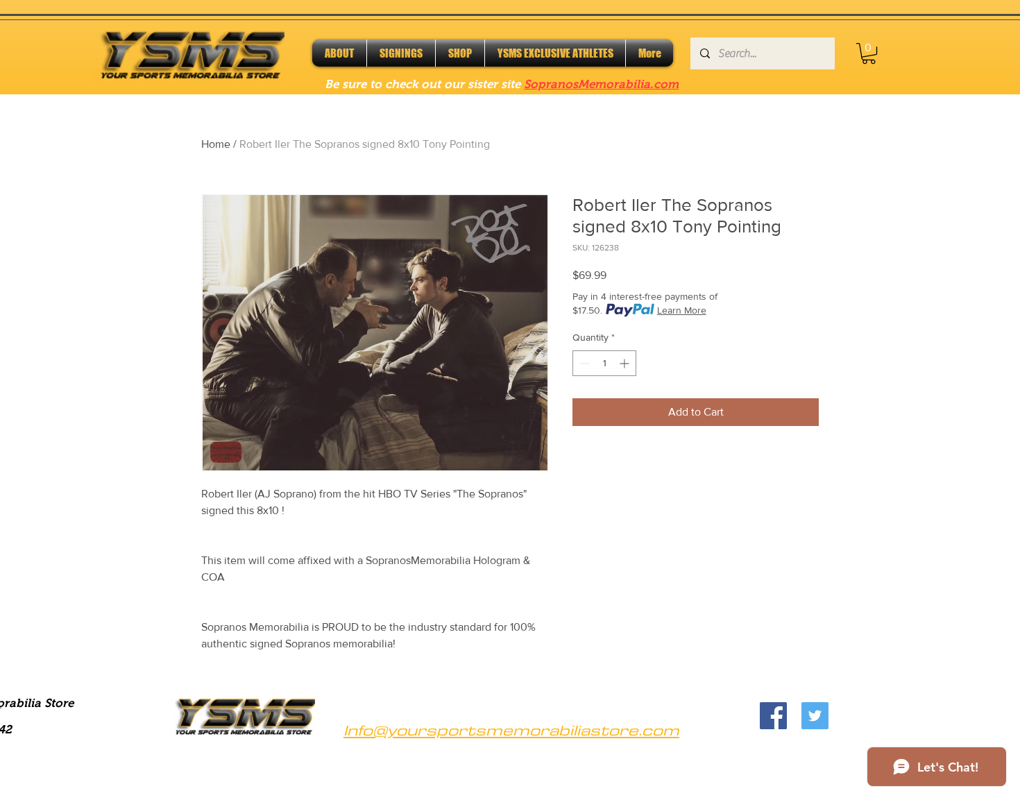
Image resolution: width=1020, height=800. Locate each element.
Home (215, 144)
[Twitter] (814, 715)
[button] (868, 53)
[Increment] (625, 363)
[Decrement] (583, 363)
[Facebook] (773, 715)
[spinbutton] (604, 363)
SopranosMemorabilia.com (601, 84)
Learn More (681, 310)
